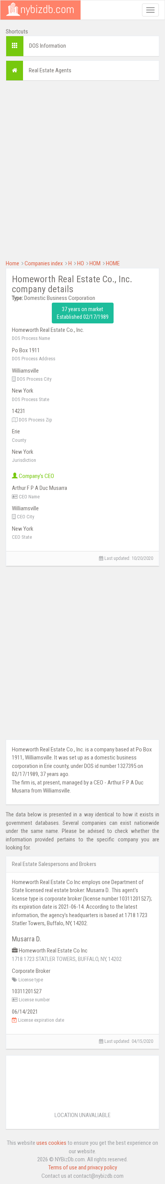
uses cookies (51, 1142)
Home (12, 263)
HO (80, 263)
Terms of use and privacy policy (82, 1167)
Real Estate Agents (50, 70)
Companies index (44, 263)
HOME (113, 263)
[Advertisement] (82, 169)
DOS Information (47, 45)
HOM (95, 263)
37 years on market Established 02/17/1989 (83, 313)
